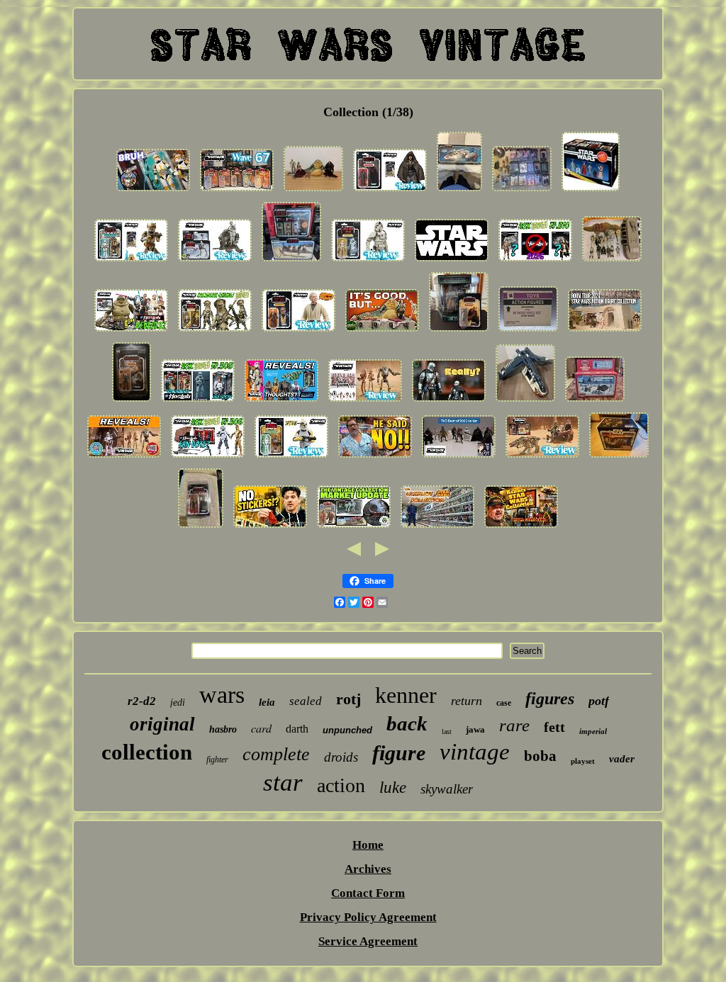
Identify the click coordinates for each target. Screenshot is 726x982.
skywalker (446, 788)
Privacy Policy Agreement (368, 917)
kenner (406, 695)
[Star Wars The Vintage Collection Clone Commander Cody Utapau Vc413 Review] (131, 261)
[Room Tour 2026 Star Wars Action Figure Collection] (604, 331)
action (341, 785)
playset (583, 761)
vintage (475, 751)
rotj (348, 699)
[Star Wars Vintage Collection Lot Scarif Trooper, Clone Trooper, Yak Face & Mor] (200, 527)
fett (554, 727)
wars (222, 695)
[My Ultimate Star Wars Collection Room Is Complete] (437, 527)
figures (549, 698)
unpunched (347, 730)
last (447, 731)
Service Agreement (368, 941)
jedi (177, 702)
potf (598, 701)
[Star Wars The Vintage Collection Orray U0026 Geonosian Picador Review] (542, 457)
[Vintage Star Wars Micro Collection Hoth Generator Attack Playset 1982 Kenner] (595, 401)
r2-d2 (142, 701)
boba (540, 755)
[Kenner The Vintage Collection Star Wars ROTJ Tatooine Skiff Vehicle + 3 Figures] (291, 261)
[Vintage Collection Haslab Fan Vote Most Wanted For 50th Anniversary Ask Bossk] (207, 457)
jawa (475, 729)
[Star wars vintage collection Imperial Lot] (612, 261)
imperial (593, 731)
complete (276, 754)
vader (622, 758)
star (283, 782)
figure (398, 752)
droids (341, 757)
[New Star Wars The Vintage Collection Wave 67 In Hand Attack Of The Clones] (236, 191)
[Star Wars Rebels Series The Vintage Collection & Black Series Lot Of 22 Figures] (521, 191)
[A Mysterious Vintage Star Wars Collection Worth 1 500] (270, 527)
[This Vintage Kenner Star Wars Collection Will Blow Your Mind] (521, 527)
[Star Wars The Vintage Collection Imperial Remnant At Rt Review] (214, 261)
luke (392, 787)
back (407, 723)
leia (267, 702)
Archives (368, 869)
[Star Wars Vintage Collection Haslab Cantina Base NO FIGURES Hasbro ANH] (619, 457)
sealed (305, 701)
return (466, 701)
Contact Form (368, 893)
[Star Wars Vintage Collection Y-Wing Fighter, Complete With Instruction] (459, 191)
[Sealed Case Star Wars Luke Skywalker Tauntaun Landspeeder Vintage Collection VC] (528, 331)
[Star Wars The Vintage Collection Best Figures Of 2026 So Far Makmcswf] (458, 457)
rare (514, 725)
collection (146, 752)
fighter (217, 759)
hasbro (223, 729)
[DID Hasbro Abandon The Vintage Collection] (448, 401)
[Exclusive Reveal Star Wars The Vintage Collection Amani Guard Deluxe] (214, 331)
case (503, 703)
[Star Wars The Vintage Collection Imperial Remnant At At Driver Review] (368, 261)
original (162, 724)
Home (368, 845)
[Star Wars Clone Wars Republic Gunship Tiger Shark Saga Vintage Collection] (525, 401)
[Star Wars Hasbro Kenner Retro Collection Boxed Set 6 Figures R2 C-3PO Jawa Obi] (590, 191)
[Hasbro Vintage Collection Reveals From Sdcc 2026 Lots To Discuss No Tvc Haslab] (131, 331)
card (261, 728)
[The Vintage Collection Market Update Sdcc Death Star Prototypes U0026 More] (353, 527)
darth (297, 729)
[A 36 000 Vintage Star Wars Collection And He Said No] (375, 457)
